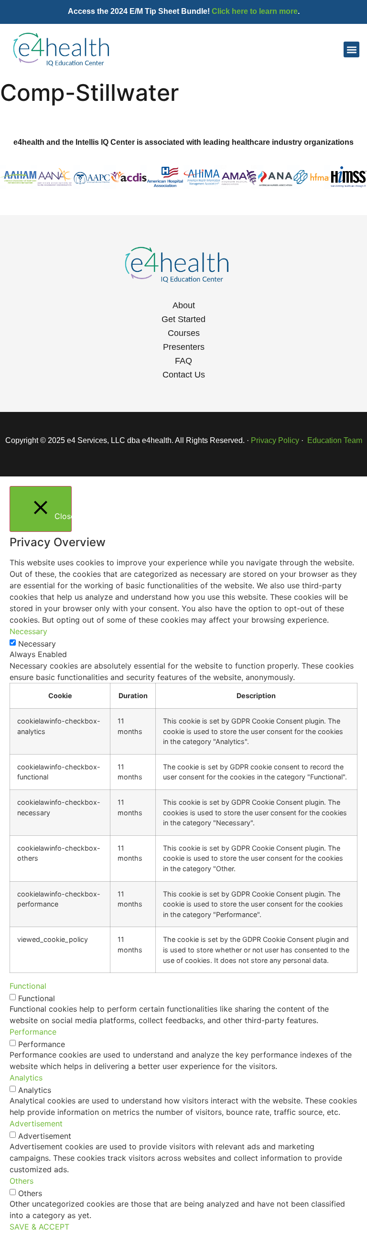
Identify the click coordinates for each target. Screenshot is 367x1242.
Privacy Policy (275, 440)
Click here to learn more (255, 11)
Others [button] (21, 1181)
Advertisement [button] (36, 1123)
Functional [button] (28, 986)
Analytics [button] (26, 1077)
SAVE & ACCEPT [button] (39, 1226)
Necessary (37, 644)
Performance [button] (33, 1032)
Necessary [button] (28, 631)
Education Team (333, 440)
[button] (351, 49)
